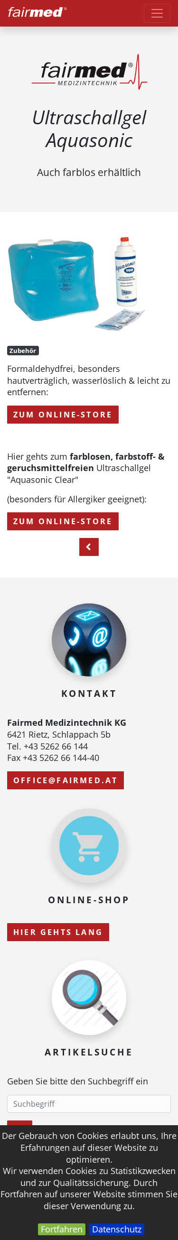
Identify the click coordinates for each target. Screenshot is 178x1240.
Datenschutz (116, 1229)
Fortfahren (62, 1229)
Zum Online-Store (62, 414)
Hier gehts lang (58, 932)
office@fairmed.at (65, 780)
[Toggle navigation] (157, 13)
